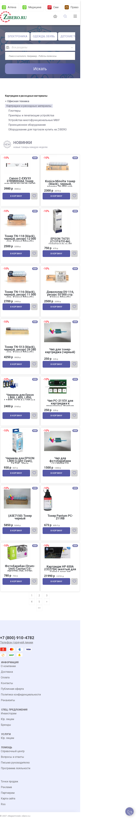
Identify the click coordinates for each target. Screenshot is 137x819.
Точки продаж (9, 781)
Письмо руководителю (15, 762)
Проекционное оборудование (27, 124)
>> (39, 608)
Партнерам (8, 792)
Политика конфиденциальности (21, 694)
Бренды (6, 724)
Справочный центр (13, 751)
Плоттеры (14, 110)
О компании (8, 666)
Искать (40, 68)
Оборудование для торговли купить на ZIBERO (37, 129)
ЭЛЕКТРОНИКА (17, 36)
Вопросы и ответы (12, 756)
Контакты (7, 683)
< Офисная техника (17, 101)
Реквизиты (8, 700)
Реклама (6, 787)
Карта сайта (8, 798)
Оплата (5, 677)
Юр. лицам (7, 719)
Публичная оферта (12, 688)
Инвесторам (8, 713)
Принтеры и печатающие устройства (31, 115)
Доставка (7, 671)
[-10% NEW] (20, 155)
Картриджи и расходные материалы (28, 105)
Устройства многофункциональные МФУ (34, 120)
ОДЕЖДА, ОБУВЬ (44, 36)
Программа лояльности (15, 768)
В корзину (16, 196)
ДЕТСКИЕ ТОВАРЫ (72, 36)
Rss (3, 804)
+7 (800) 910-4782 (17, 637)
